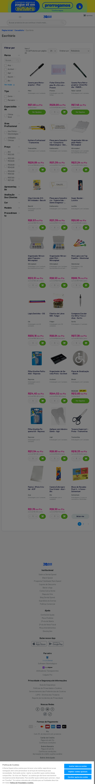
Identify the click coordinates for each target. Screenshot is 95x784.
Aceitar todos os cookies (78, 766)
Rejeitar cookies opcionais (77, 772)
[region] (47, 772)
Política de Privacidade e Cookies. (22, 783)
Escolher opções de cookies (78, 777)
